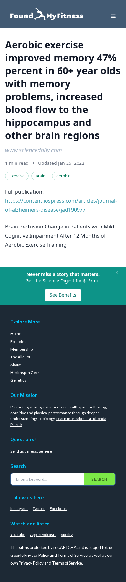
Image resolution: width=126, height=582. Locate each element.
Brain (40, 176)
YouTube (17, 534)
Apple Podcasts (43, 534)
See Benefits (63, 295)
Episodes (18, 341)
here (48, 451)
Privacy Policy (36, 555)
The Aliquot (20, 356)
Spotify (67, 534)
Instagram (19, 508)
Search (99, 479)
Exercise (17, 176)
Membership (21, 349)
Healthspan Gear (24, 372)
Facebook (58, 508)
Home (15, 333)
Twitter (39, 508)
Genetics (18, 380)
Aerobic (63, 176)
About (15, 364)
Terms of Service (73, 555)
